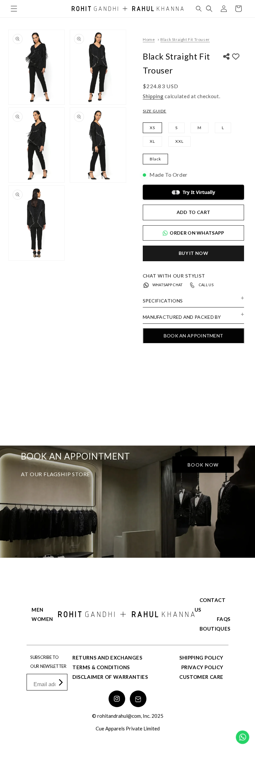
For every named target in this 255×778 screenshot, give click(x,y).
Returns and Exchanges (107, 658)
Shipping (153, 96)
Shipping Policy (201, 658)
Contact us (210, 605)
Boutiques (215, 629)
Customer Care (201, 677)
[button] (14, 8)
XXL (179, 141)
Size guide (154, 110)
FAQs (223, 619)
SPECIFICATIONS (163, 300)
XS (152, 127)
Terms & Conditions (101, 667)
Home (149, 39)
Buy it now (193, 253)
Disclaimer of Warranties (110, 677)
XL (152, 141)
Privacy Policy (202, 667)
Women (42, 619)
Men (37, 610)
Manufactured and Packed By (182, 317)
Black (155, 158)
